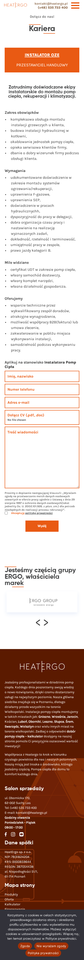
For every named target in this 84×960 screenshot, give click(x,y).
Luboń (22, 722)
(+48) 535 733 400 (53, 8)
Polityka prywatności (43, 953)
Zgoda (25, 946)
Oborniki (34, 722)
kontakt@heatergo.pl (51, 4)
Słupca (59, 722)
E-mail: (26, 813)
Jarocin (72, 717)
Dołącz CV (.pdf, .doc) (25, 415)
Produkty (11, 894)
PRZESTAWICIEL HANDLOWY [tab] (42, 65)
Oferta (9, 899)
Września (59, 717)
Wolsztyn (27, 726)
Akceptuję (31, 513)
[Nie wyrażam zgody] (78, 934)
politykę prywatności (39, 513)
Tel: (21, 808)
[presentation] (38, 622)
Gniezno (44, 717)
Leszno (47, 722)
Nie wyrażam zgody (51, 946)
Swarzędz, (12, 726)
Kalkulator (12, 904)
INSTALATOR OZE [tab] (42, 54)
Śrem (69, 722)
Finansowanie (15, 909)
